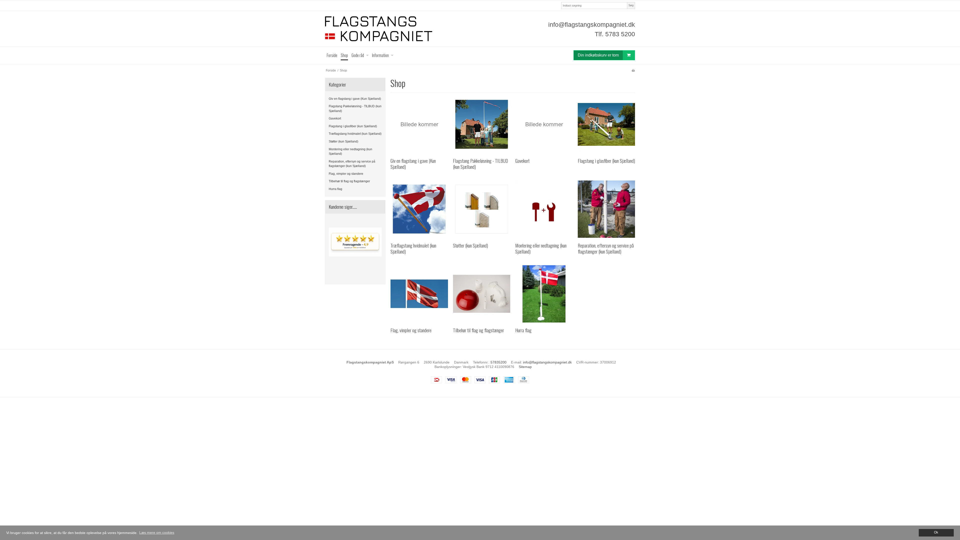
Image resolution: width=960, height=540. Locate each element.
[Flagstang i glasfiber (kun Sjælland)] (606, 124)
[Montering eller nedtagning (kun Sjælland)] (543, 209)
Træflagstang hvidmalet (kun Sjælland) (355, 134)
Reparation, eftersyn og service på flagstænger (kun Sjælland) (352, 164)
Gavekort (335, 118)
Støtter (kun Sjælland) (343, 141)
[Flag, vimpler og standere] (419, 293)
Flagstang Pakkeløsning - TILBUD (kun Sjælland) (355, 108)
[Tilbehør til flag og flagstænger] (481, 293)
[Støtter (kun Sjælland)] (481, 209)
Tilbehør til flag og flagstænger (349, 181)
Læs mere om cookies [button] (156, 532)
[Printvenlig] (633, 70)
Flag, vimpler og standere (346, 174)
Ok (936, 532)
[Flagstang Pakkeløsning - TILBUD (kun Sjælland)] (481, 124)
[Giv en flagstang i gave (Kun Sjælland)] (419, 124)
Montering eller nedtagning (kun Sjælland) (350, 152)
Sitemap (525, 367)
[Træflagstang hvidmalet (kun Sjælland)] (419, 209)
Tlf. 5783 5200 (615, 34)
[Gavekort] (543, 124)
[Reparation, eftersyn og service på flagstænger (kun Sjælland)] (606, 209)
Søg (631, 5)
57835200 (498, 362)
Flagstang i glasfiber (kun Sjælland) (353, 126)
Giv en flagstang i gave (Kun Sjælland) (355, 98)
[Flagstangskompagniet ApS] (401, 28)
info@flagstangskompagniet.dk (591, 24)
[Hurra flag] (543, 293)
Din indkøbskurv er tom (598, 55)
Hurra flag (335, 189)
